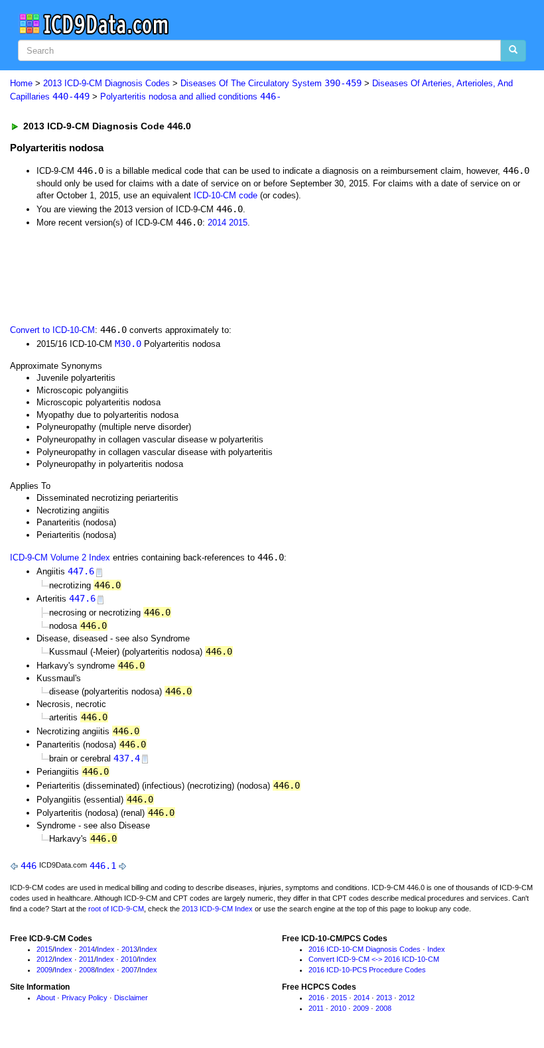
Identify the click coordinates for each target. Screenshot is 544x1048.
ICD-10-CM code (225, 195)
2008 (87, 970)
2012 (44, 959)
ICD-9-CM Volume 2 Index (60, 557)
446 (28, 865)
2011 (86, 959)
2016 (316, 998)
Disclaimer (131, 998)
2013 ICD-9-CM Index (217, 909)
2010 (129, 959)
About (45, 998)
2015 (238, 223)
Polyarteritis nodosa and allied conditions (190, 96)
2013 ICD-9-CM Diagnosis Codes (106, 83)
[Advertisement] (246, 275)
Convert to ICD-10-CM (52, 330)
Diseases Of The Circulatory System (271, 83)
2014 (217, 223)
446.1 (103, 865)
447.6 (81, 571)
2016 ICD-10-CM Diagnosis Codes (364, 949)
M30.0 (128, 343)
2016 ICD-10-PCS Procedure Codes (367, 970)
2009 (44, 970)
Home (21, 83)
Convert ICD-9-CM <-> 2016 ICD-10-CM (373, 959)
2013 (129, 949)
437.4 (126, 758)
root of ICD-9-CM (116, 909)
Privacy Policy (84, 998)
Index (63, 949)
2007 (129, 970)
